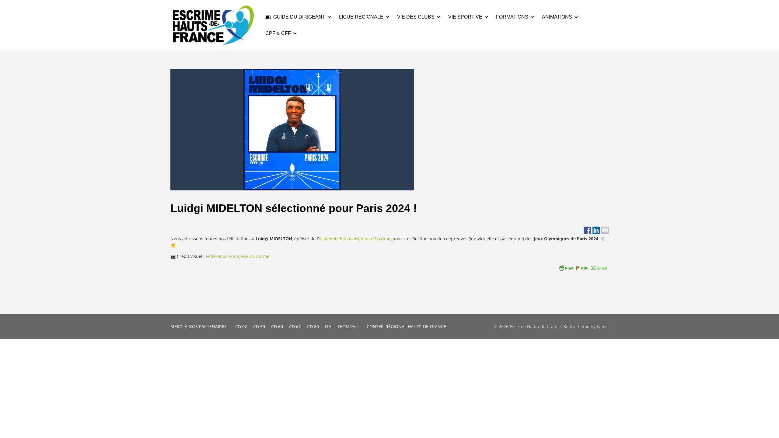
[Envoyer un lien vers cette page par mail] (605, 230)
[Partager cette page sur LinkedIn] (596, 230)
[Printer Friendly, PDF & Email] (583, 268)
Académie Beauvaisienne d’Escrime (354, 239)
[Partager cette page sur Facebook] (587, 230)
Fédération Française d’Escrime (237, 256)
